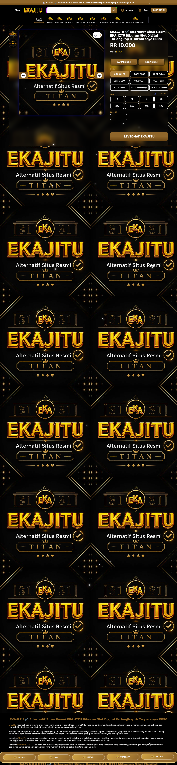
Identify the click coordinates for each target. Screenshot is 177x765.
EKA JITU (22, 738)
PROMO (21, 756)
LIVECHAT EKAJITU (139, 136)
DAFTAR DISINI (124, 62)
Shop (17, 10)
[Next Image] (99, 75)
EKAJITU (12, 725)
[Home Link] (33, 10)
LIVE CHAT (159, 757)
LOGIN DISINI (151, 62)
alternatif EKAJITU (25, 745)
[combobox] (79, 10)
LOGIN (56, 756)
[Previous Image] (23, 75)
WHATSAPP (125, 757)
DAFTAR (90, 756)
